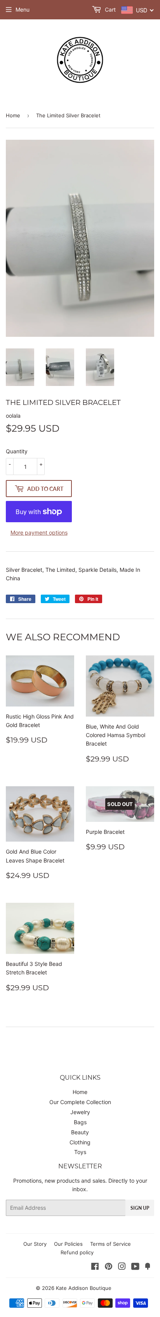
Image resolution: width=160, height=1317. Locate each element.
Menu (23, 9)
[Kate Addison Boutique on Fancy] (147, 1267)
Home (13, 115)
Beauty (80, 1132)
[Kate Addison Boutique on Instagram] (122, 1267)
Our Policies (68, 1244)
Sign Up (139, 1208)
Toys (80, 1152)
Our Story (35, 1244)
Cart (109, 9)
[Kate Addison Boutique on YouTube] (135, 1267)
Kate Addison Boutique (83, 1288)
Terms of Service (110, 1244)
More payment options (39, 532)
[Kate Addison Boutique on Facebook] (95, 1267)
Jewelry (80, 1112)
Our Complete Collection (80, 1102)
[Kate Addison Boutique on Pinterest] (108, 1267)
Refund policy (77, 1252)
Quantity (17, 451)
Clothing (80, 1142)
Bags (80, 1122)
